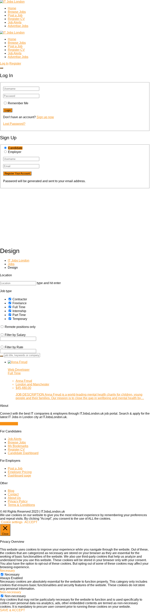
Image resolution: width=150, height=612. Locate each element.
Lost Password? (14, 123)
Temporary (19, 318)
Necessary (12, 574)
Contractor (19, 299)
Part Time (19, 315)
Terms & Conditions (21, 505)
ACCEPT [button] (31, 522)
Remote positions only (20, 326)
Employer (14, 152)
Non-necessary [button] (10, 592)
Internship (19, 311)
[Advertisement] (75, 215)
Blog (11, 490)
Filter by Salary (15, 335)
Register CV (16, 19)
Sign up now (45, 117)
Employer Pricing (20, 472)
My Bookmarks (18, 446)
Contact (13, 494)
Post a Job (15, 15)
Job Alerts (14, 22)
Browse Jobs (17, 12)
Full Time (18, 307)
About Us (14, 498)
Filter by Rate (14, 347)
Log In (4, 63)
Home (12, 8)
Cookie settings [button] (11, 522)
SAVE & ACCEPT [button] (12, 610)
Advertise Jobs (18, 26)
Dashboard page (19, 475)
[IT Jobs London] (12, 1)
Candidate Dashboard (23, 453)
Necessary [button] (7, 570)
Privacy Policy (18, 501)
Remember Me (18, 103)
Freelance (19, 303)
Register (15, 63)
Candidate (15, 148)
